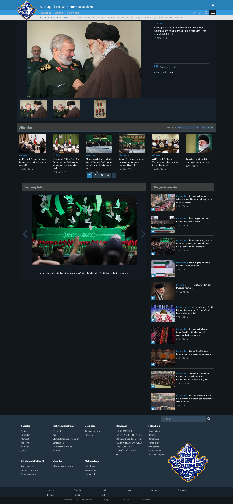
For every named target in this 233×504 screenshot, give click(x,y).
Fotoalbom (56, 17)
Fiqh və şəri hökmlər (63, 426)
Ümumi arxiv (73, 12)
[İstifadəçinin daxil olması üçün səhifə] (212, 5)
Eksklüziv (90, 426)
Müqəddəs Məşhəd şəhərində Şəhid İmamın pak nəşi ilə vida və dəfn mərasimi (195, 199)
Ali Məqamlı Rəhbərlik (33, 461)
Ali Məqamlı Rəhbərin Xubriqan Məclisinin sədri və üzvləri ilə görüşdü (165, 162)
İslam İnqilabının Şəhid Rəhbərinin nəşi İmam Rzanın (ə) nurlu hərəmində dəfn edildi (194, 310)
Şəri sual (59, 12)
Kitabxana (121, 426)
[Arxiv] (132, 454)
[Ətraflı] (156, 67)
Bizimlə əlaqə (92, 461)
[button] (212, 12)
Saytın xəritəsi (87, 500)
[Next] (114, 175)
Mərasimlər (91, 155)
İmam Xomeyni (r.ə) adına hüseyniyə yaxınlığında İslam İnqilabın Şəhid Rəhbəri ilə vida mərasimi (84, 273)
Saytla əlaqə (126, 500)
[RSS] (194, 12)
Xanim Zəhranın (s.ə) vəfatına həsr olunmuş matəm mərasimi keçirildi (132, 162)
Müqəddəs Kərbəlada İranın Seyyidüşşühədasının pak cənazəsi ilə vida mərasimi (192, 332)
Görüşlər (67, 17)
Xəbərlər (25, 426)
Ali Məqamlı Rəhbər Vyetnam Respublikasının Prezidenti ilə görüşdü (32, 162)
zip (171, 72)
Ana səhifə (45, 12)
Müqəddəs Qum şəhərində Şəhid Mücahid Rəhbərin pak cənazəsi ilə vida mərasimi (194, 398)
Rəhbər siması (182, 285)
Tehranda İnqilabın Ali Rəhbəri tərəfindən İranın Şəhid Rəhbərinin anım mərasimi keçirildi (192, 376)
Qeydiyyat (106, 500)
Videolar (57, 461)
